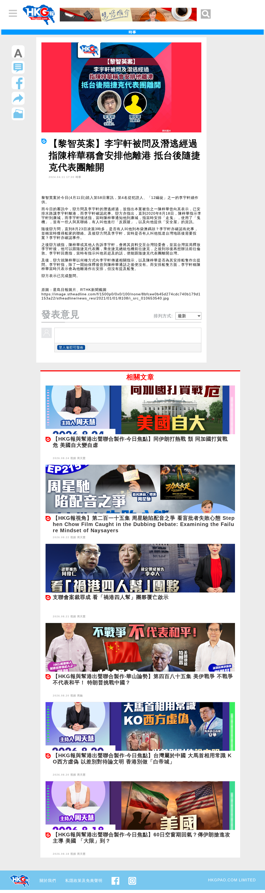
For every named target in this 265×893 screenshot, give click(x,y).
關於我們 (48, 880)
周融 (80, 695)
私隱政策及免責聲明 (83, 880)
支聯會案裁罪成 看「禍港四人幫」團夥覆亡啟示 (111, 597)
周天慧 (81, 458)
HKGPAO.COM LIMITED (232, 880)
